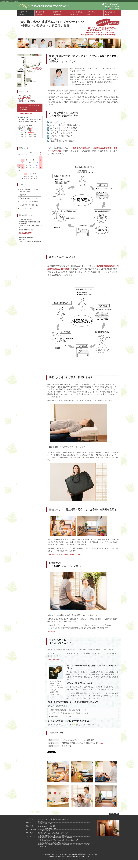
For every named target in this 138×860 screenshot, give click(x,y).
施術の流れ (51, 631)
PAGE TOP (114, 814)
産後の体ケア (57, 13)
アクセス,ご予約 (110, 13)
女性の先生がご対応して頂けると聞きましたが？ (52, 842)
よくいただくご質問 (26, 208)
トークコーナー (53, 659)
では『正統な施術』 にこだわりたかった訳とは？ (52, 835)
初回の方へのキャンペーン (28, 198)
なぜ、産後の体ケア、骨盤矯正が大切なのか (63, 555)
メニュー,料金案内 (76, 13)
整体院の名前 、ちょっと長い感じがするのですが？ (53, 833)
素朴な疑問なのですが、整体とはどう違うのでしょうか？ (55, 837)
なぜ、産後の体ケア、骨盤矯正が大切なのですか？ (53, 819)
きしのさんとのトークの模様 (29, 201)
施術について (40, 13)
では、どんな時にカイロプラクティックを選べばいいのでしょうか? (58, 840)
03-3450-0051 (25, 98)
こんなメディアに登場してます (30, 205)
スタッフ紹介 (91, 13)
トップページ (22, 13)
